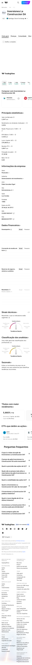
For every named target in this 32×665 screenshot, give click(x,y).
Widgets (19, 641)
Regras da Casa (6, 630)
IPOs (3, 598)
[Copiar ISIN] (14, 213)
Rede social (5, 622)
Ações (3, 568)
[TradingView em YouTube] (11, 529)
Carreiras (19, 601)
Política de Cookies (22, 624)
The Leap (19, 580)
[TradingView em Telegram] (22, 529)
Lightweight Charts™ (22, 644)
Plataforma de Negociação (20, 648)
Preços (18, 564)
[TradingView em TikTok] (26, 529)
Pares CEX (4, 575)
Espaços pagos (6, 651)
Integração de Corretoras (23, 658)
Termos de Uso (21, 618)
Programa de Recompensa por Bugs (23, 631)
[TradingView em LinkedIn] (18, 529)
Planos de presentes (22, 568)
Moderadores (5, 631)
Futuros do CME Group (23, 585)
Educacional (5, 638)
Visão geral (20, 573)
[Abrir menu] (2, 2)
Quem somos (20, 594)
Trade (3, 637)
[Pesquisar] (18, 2)
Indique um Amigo (6, 626)
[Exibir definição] (14, 117)
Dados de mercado (22, 566)
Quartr (23, 551)
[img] (25, 18)
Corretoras (19, 575)
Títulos (3, 571)
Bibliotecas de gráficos (23, 642)
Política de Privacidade (23, 622)
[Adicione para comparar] (18, 98)
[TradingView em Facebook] (7, 529)
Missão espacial (21, 596)
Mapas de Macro (6, 608)
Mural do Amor (5, 624)
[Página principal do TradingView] (6, 2)
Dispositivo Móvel (6, 615)
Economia (4, 592)
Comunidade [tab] (22, 36)
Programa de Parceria (22, 659)
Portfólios (4, 603)
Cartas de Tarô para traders (22, 611)
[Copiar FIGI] (13, 219)
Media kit (19, 603)
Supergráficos (5, 562)
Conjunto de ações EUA (23, 589)
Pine (3, 578)
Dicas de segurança (22, 629)
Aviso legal (19, 620)
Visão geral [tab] (5, 36)
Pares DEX (4, 577)
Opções (4, 607)
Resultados (5, 594)
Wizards (4, 647)
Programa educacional (23, 661)
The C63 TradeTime (22, 613)
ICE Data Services (20, 540)
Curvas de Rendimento (8, 605)
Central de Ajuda (21, 599)
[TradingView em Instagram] (14, 529)
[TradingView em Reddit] (3, 533)
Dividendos (5, 596)
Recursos (19, 562)
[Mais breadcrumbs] (10, 7)
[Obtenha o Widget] (28, 312)
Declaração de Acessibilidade (20, 626)
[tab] (20, 229)
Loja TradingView (21, 608)
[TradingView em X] (3, 529)
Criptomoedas (5, 573)
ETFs (3, 569)
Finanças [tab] (13, 36)
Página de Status (21, 634)
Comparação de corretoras (21, 577)
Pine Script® (5, 610)
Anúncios (19, 656)
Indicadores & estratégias (8, 645)
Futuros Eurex (20, 587)
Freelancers (5, 649)
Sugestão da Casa (6, 640)
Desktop (4, 617)
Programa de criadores (8, 628)
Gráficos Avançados (22, 646)
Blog (18, 598)
